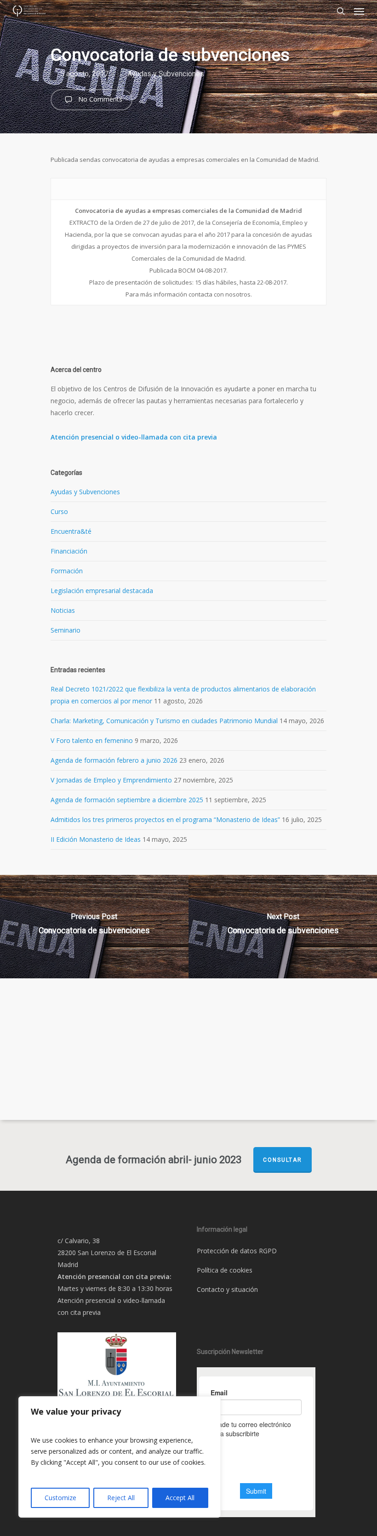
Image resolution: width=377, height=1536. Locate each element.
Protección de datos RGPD (237, 1250)
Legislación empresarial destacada (102, 590)
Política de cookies (224, 1270)
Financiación (69, 551)
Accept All (180, 1497)
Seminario (65, 630)
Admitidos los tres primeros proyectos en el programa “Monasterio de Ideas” (165, 819)
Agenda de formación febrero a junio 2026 (114, 760)
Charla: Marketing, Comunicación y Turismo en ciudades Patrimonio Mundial (164, 720)
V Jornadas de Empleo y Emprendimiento (111, 780)
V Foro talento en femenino (92, 740)
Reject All (121, 1497)
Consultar (282, 1160)
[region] (119, 1457)
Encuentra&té (71, 531)
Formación (67, 570)
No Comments (99, 99)
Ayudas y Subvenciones (165, 73)
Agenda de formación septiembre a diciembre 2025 (127, 799)
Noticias (63, 610)
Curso (59, 511)
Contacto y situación (227, 1289)
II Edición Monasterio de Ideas (96, 839)
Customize (60, 1497)
